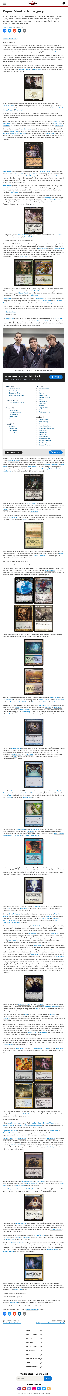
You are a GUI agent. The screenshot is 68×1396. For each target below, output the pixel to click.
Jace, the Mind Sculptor (10, 38)
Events (29, 1339)
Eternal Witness (15, 922)
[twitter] (43, 1388)
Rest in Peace (41, 1181)
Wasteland (48, 707)
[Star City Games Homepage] (34, 3)
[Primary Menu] (4, 3)
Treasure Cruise (59, 248)
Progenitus (56, 918)
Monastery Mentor (56, 52)
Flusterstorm (43, 430)
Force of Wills (55, 934)
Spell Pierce (6, 125)
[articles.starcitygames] (48, 1388)
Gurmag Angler (31, 503)
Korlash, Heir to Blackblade (50, 1006)
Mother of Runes (37, 1123)
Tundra (41, 410)
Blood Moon (58, 707)
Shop (28, 1330)
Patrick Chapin (8, 27)
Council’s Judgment (15, 914)
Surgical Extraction (45, 441)
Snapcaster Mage (14, 393)
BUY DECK (57, 377)
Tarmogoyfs (34, 511)
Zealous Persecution (45, 445)
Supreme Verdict (44, 438)
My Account (31, 1351)
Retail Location (32, 1367)
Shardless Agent (18, 174)
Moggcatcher (14, 1302)
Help (28, 1355)
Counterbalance (39, 298)
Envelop (17, 1237)
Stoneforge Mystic (43, 321)
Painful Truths (37, 69)
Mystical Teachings (24, 1004)
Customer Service (33, 1359)
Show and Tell (17, 836)
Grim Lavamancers (56, 1229)
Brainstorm (55, 108)
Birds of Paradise (23, 293)
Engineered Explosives (46, 428)
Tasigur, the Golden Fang (16, 395)
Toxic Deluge (22, 1138)
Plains (41, 399)
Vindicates (37, 906)
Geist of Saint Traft (44, 918)
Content (29, 1343)
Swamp (41, 406)
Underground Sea (44, 412)
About (28, 1363)
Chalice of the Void (8, 1133)
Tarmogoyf (35, 174)
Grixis (37, 1009)
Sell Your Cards (32, 1347)
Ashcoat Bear (10, 1239)
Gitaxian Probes (16, 748)
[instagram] (34, 1388)
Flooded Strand (44, 389)
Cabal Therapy (7, 123)
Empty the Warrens (49, 1123)
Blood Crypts (43, 1033)
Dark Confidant (23, 1125)
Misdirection (43, 432)
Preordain (14, 791)
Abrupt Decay (59, 125)
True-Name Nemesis (35, 1125)
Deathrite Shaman (36, 291)
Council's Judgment (15, 412)
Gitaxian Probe (7, 110)
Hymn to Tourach (59, 833)
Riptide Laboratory (39, 556)
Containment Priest (45, 424)
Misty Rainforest (44, 397)
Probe (15, 756)
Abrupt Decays (48, 303)
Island (41, 391)
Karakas (41, 393)
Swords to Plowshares (18, 133)
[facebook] (38, 1388)
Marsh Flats (43, 395)
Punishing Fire (30, 1189)
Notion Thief (43, 434)
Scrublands (35, 702)
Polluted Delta (43, 401)
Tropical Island (46, 301)
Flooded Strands (8, 700)
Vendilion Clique (44, 443)
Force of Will (19, 110)
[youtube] (24, 1388)
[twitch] (19, 1388)
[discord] (29, 1388)
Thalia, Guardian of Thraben (41, 1048)
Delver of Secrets (39, 1235)
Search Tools (31, 1335)
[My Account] (64, 3)
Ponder (61, 108)
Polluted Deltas (54, 698)
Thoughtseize (35, 829)
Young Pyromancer (13, 1123)
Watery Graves (31, 1033)
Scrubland (42, 403)
